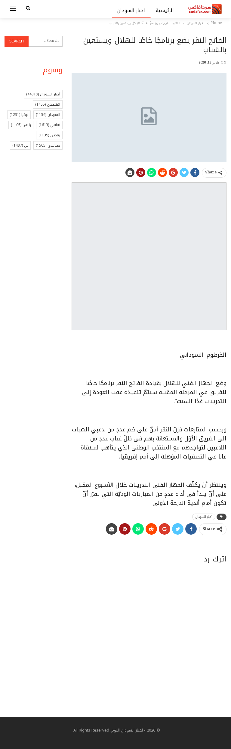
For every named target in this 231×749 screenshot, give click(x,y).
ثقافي (49, 125)
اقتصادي (47, 104)
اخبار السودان (131, 10)
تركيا (19, 114)
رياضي (49, 135)
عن (20, 145)
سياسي (48, 145)
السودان (48, 114)
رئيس (21, 125)
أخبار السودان (203, 517)
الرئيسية (165, 10)
